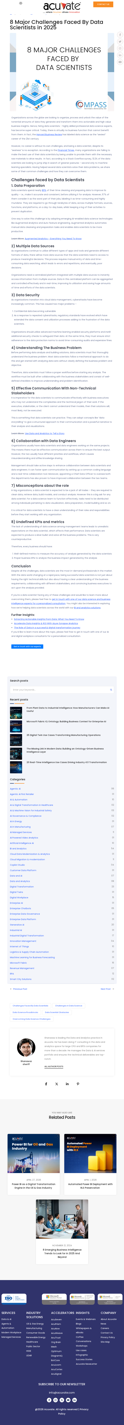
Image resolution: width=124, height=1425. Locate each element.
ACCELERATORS (62, 1313)
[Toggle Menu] (20, 3)
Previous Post (20, 989)
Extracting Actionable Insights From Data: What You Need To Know (49, 619)
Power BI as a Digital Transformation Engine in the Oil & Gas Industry (33, 1186)
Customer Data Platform (23, 870)
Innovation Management (23, 941)
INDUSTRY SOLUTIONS (34, 1315)
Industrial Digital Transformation (27, 935)
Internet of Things (19, 946)
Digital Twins (16, 892)
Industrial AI (16, 930)
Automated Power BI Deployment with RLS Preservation (90, 1186)
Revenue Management (22, 968)
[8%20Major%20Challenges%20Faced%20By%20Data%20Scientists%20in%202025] (46, 1084)
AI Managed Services (21, 832)
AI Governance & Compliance (25, 815)
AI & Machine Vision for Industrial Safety (31, 810)
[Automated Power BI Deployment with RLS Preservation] (90, 1153)
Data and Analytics (20, 881)
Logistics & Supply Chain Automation (29, 951)
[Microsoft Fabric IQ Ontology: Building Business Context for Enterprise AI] (16, 726)
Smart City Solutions (20, 979)
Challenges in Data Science (68, 1005)
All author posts (53, 1066)
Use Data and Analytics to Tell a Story (44, 433)
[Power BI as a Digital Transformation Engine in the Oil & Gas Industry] (34, 1153)
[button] (103, 4)
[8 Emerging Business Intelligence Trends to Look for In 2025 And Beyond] (62, 1218)
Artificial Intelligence (22, 843)
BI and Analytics (18, 848)
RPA (12, 973)
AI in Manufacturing (20, 826)
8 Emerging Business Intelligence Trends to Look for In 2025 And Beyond (62, 1253)
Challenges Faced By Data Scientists (30, 1005)
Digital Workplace (19, 897)
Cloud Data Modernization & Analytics (30, 854)
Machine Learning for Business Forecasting (32, 957)
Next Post (106, 989)
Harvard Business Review (49, 134)
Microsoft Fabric (18, 962)
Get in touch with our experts (27, 646)
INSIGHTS (83, 1313)
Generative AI (17, 924)
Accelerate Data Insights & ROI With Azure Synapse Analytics (46, 623)
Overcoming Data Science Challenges (32, 1019)
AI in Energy (16, 821)
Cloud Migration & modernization (27, 859)
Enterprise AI (16, 903)
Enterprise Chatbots (20, 908)
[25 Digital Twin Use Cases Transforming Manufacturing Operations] (16, 740)
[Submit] (111, 690)
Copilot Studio (17, 864)
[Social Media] (49, 1400)
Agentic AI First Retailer (22, 794)
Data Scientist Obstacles (57, 1012)
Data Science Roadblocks (25, 1012)
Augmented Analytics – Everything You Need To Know (53, 238)
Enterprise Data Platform (23, 919)
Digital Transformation (22, 886)
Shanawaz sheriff (26, 1063)
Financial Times (66, 150)
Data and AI (16, 875)
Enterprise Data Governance (25, 913)
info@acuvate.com (62, 1392)
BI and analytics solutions (87, 607)
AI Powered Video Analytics (24, 837)
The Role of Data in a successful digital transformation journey (47, 627)
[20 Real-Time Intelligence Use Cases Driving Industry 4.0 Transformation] (16, 767)
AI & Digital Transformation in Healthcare (31, 805)
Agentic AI (15, 788)
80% (44, 190)
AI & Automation (18, 799)
